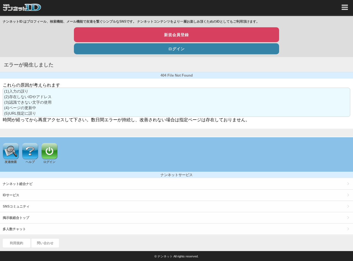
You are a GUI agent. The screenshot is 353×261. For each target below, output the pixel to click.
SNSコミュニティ (16, 206)
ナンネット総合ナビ (18, 184)
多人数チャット (14, 229)
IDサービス (11, 195)
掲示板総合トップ (16, 218)
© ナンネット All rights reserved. (176, 256)
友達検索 (11, 161)
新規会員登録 (176, 35)
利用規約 (16, 243)
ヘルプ (30, 161)
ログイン (176, 49)
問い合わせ (45, 243)
